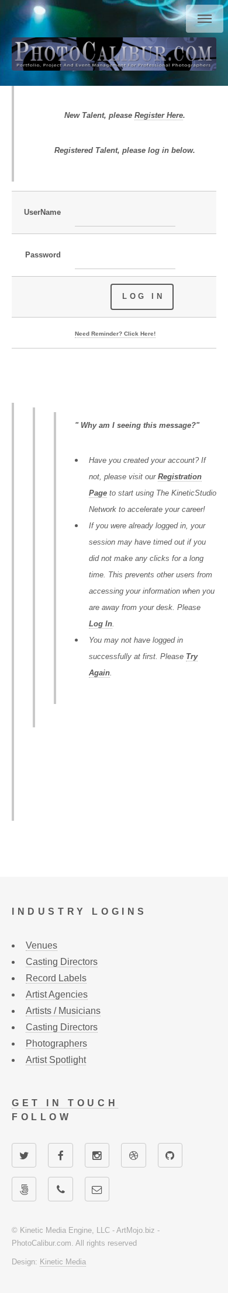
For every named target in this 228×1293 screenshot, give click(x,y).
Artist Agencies (57, 994)
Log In (100, 623)
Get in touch (65, 1103)
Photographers (56, 1043)
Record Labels (56, 978)
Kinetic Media (63, 1261)
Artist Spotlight (56, 1060)
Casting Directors (62, 962)
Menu (204, 19)
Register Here (158, 115)
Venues (41, 945)
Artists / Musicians (63, 1011)
